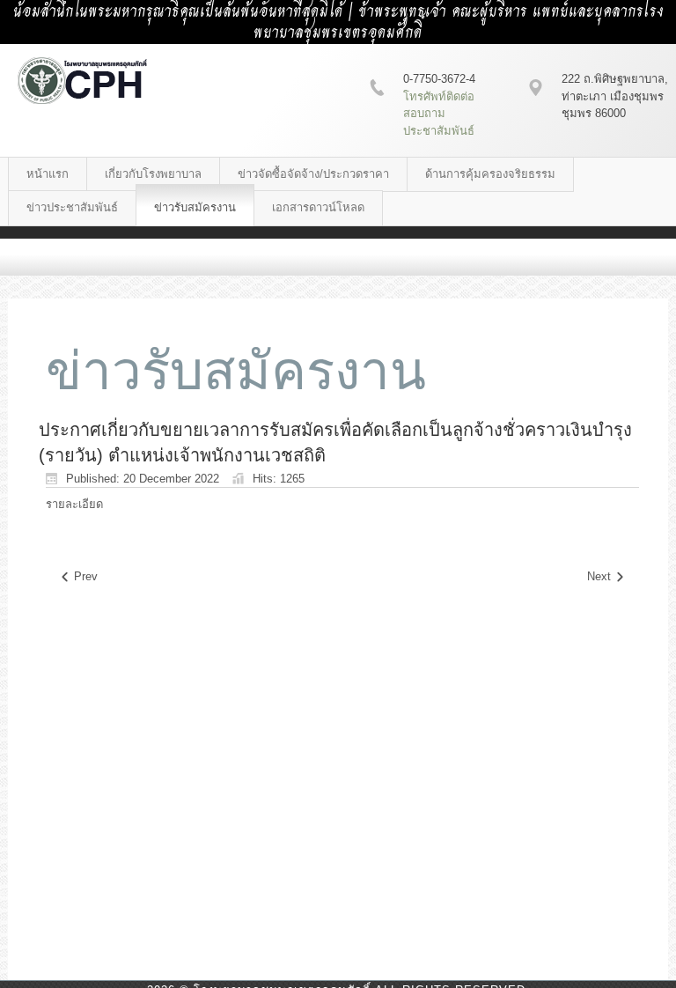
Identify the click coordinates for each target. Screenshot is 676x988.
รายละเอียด (74, 504)
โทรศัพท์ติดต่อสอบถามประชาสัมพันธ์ (438, 113)
